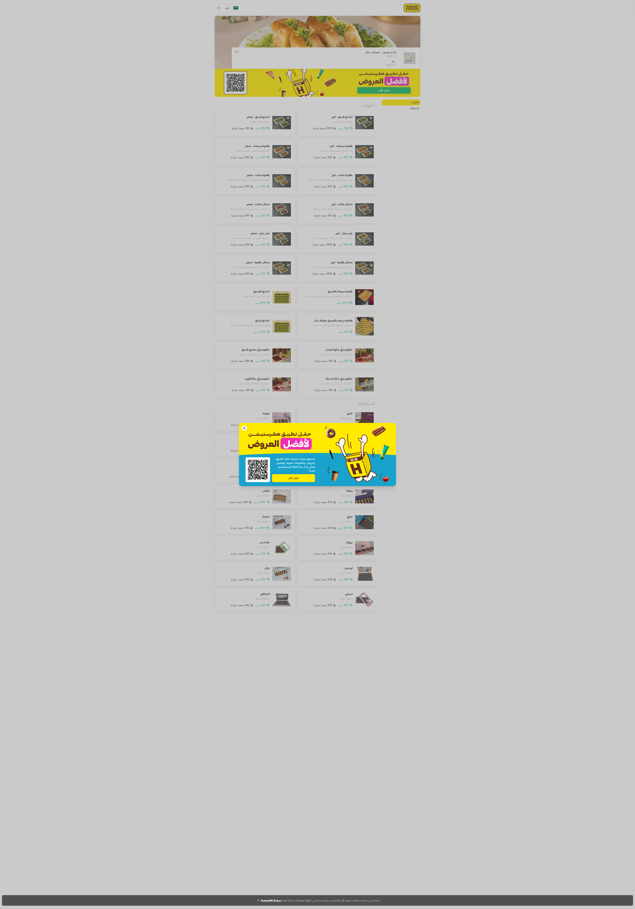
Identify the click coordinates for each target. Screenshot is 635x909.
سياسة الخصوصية (271, 900)
